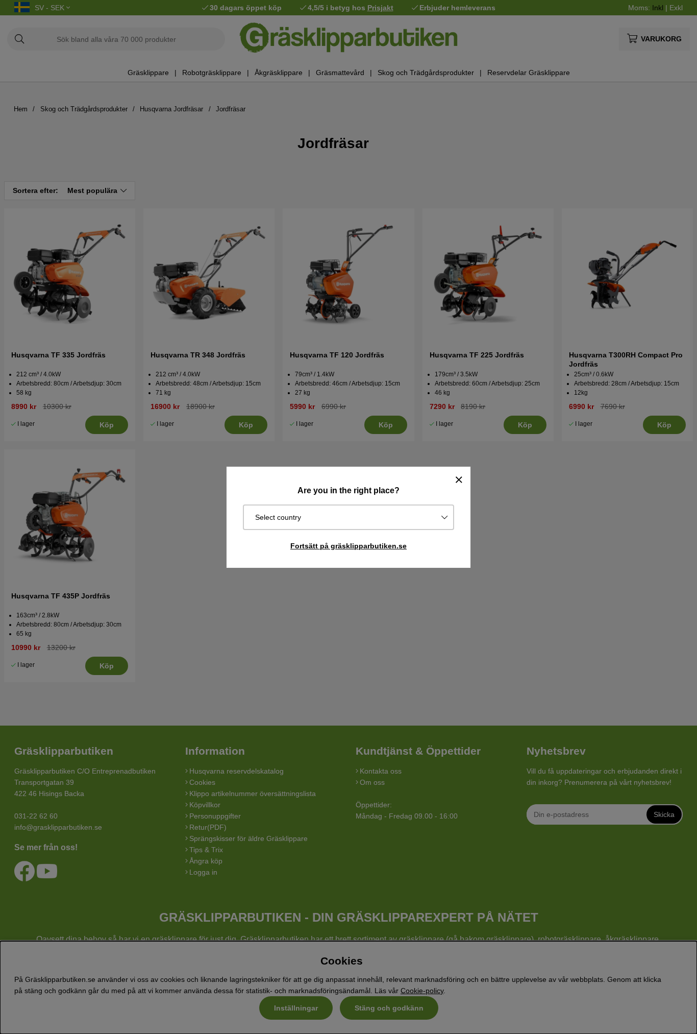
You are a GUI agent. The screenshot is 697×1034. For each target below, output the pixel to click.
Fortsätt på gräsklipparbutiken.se (348, 546)
